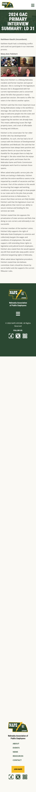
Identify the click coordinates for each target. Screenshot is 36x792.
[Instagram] (25, 336)
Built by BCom (18, 349)
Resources (18, 756)
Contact (17, 760)
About (16, 743)
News (15, 752)
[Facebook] (11, 336)
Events (16, 747)
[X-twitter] (18, 336)
